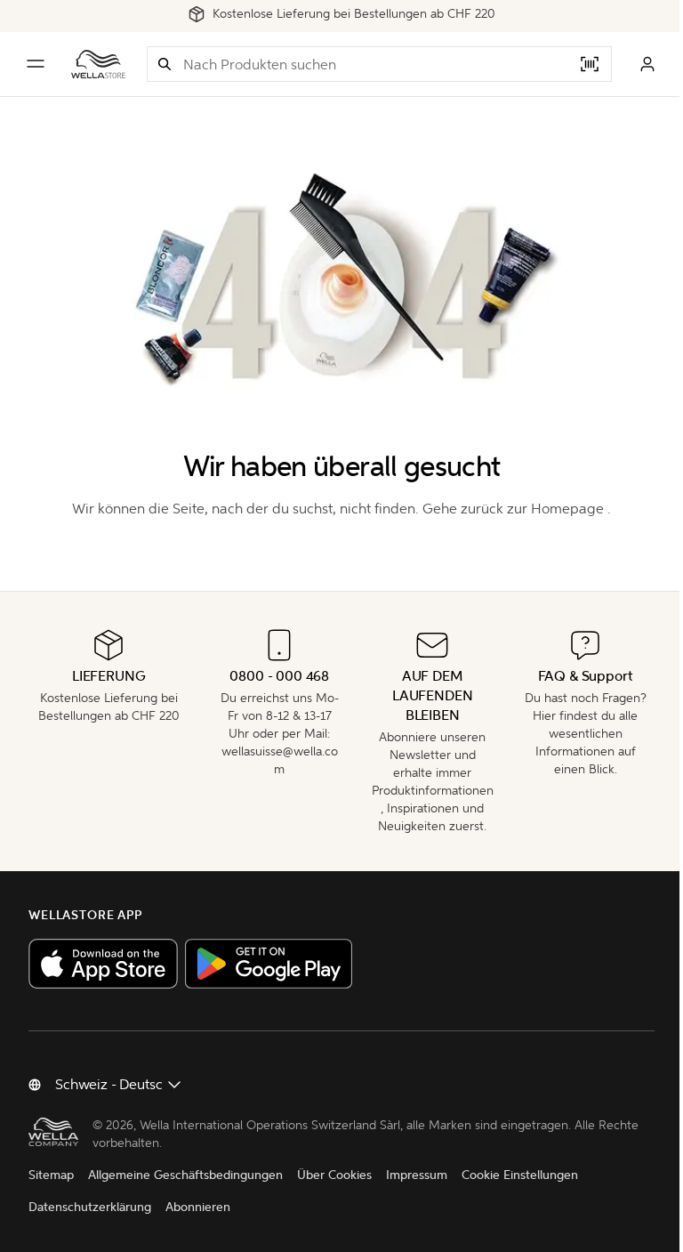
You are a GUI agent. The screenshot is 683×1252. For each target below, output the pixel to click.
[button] (164, 64)
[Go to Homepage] (98, 64)
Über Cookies (334, 1175)
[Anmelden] (647, 64)
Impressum (416, 1175)
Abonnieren (197, 1207)
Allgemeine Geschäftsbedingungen (185, 1175)
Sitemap (51, 1175)
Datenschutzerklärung (89, 1207)
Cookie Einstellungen (520, 1175)
